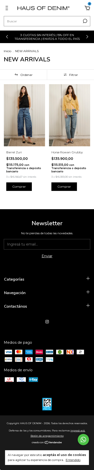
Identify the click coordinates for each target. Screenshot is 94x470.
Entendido (73, 460)
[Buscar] (84, 21)
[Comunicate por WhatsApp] (83, 439)
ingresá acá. (77, 430)
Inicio (7, 51)
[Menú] (8, 9)
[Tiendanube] (47, 443)
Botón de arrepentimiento (47, 435)
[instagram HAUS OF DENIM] (47, 322)
